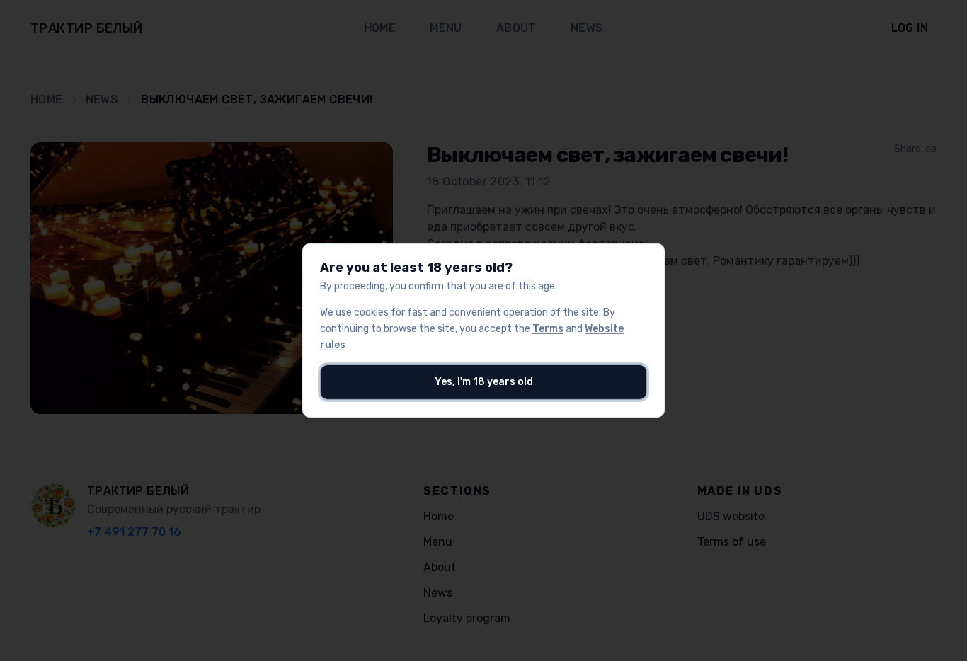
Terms (547, 329)
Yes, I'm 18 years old (484, 382)
